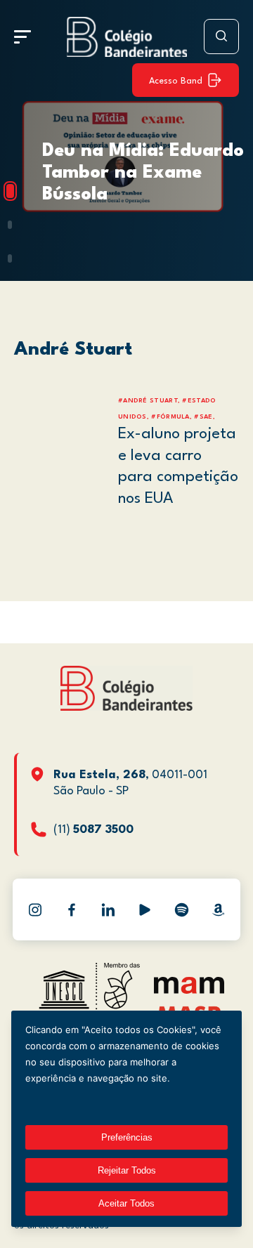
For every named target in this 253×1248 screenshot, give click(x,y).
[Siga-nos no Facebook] (72, 909)
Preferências (127, 1137)
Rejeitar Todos (127, 1170)
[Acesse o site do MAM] (189, 991)
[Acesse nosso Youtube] (145, 909)
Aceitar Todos (126, 1203)
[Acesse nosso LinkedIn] (108, 909)
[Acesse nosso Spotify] (181, 909)
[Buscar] (221, 36)
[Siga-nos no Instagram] (35, 909)
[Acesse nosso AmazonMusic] (218, 909)
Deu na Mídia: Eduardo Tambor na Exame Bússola (143, 173)
